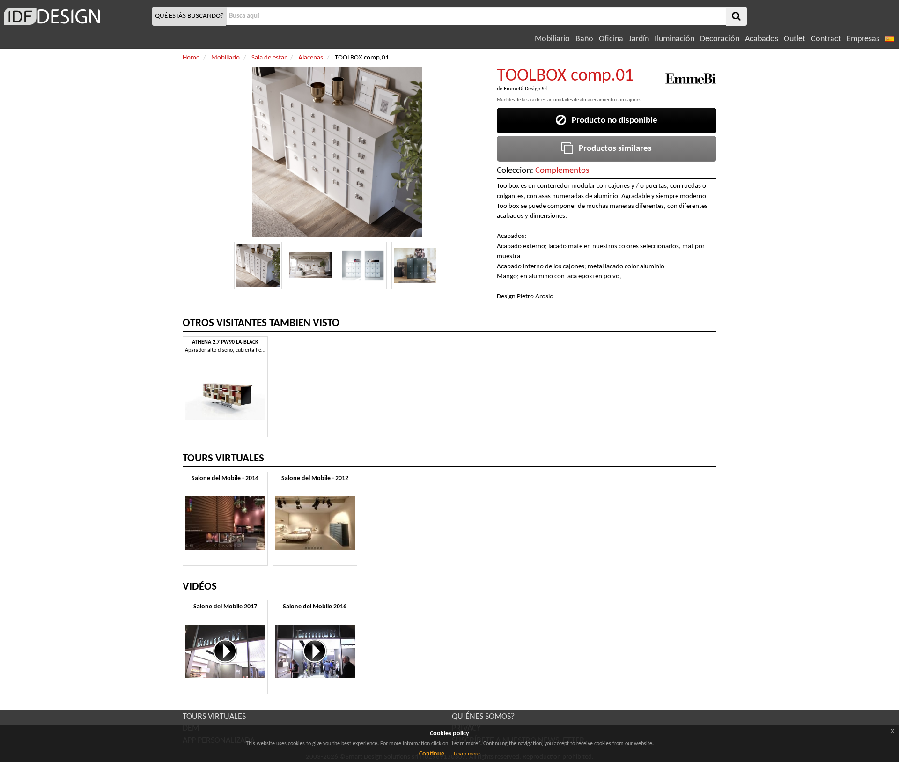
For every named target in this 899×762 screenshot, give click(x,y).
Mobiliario (552, 39)
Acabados (761, 39)
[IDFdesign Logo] (75, 16)
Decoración (719, 39)
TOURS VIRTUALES (214, 716)
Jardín (639, 39)
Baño (584, 39)
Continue (431, 753)
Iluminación (674, 39)
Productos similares (612, 148)
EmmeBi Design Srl (526, 89)
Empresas (863, 39)
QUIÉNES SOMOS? (483, 716)
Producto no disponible (611, 120)
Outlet (794, 39)
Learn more (467, 754)
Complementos (562, 170)
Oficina (611, 39)
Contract (826, 39)
